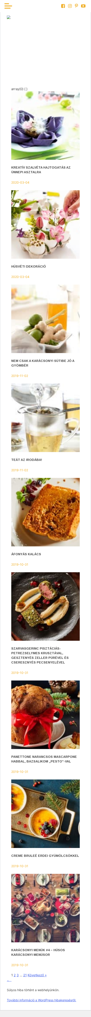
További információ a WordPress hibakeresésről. (41, 1000)
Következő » (37, 975)
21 (25, 975)
